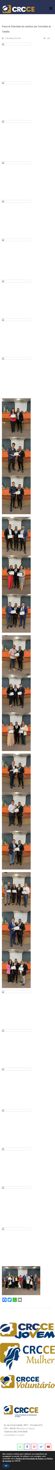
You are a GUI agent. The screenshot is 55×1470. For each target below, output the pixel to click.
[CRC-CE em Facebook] (27, 1447)
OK (6, 1466)
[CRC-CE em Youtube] (48, 1447)
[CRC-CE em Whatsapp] (20, 1447)
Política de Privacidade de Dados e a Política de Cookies (27, 1459)
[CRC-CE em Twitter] (41, 1447)
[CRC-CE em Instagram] (34, 1447)
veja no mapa (27, 1428)
